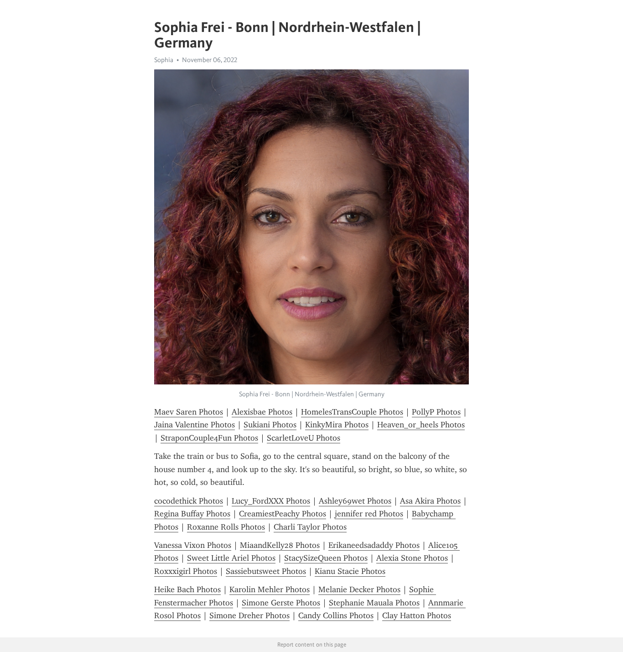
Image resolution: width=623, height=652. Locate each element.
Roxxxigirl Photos (185, 571)
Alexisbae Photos (262, 412)
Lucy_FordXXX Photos (271, 501)
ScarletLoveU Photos (303, 438)
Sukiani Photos (270, 425)
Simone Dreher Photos (249, 615)
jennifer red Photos (369, 514)
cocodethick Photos (188, 501)
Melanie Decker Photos (359, 589)
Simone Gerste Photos (281, 603)
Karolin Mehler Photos (269, 589)
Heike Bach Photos (187, 589)
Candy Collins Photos (336, 615)
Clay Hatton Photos (416, 615)
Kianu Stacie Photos (350, 571)
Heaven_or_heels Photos (421, 425)
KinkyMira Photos (337, 425)
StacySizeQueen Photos (326, 558)
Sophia (163, 60)
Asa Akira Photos (430, 501)
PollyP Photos (436, 412)
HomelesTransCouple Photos (352, 412)
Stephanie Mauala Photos (374, 603)
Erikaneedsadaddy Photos (374, 545)
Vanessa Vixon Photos (192, 545)
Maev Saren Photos (188, 412)
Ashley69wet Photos (355, 501)
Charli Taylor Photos (310, 527)
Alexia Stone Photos (412, 558)
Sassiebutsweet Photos (266, 571)
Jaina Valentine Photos (194, 425)
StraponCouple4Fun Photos (209, 438)
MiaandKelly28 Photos (280, 545)
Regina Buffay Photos (192, 514)
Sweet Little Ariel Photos (231, 558)
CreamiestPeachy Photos (282, 514)
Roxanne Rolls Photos (226, 527)
